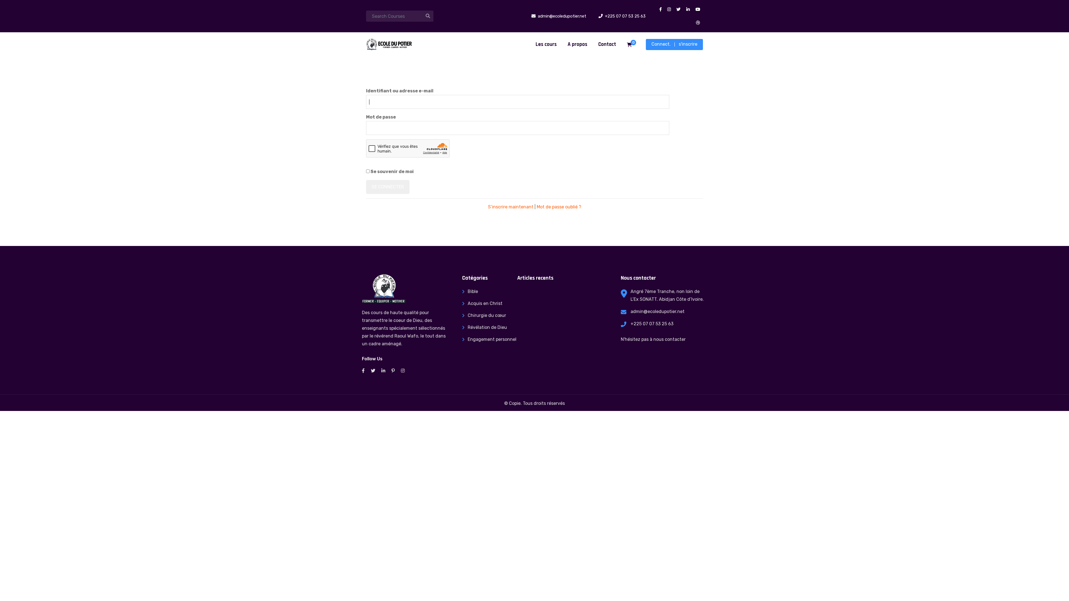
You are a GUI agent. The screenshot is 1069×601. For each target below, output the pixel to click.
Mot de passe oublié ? (559, 207)
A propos (577, 44)
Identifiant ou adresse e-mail (399, 90)
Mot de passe (381, 117)
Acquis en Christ (485, 303)
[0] (629, 45)
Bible (473, 291)
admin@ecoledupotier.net (658, 311)
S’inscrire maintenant (510, 207)
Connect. (661, 44)
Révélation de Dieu (487, 327)
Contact (607, 44)
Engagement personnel (492, 339)
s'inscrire (688, 44)
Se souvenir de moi (392, 171)
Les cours (546, 44)
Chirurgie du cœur (487, 315)
